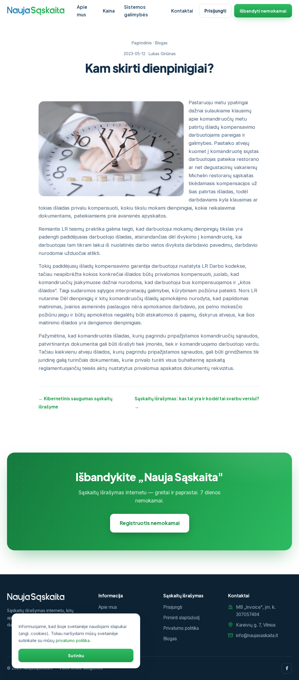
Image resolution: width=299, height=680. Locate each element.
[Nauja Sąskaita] (36, 10)
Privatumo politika (181, 628)
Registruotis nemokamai (150, 523)
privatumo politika (73, 640)
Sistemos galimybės (136, 10)
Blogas (161, 43)
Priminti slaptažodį (181, 617)
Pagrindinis (142, 43)
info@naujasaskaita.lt (257, 635)
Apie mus (82, 10)
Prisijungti (215, 10)
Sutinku (76, 655)
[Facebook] (286, 668)
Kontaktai (182, 10)
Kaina (109, 10)
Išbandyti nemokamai (263, 10)
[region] (76, 640)
